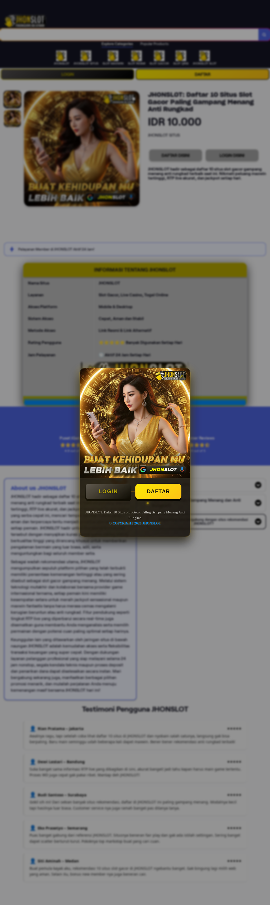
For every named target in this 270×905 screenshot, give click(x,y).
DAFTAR (158, 491)
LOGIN (108, 491)
